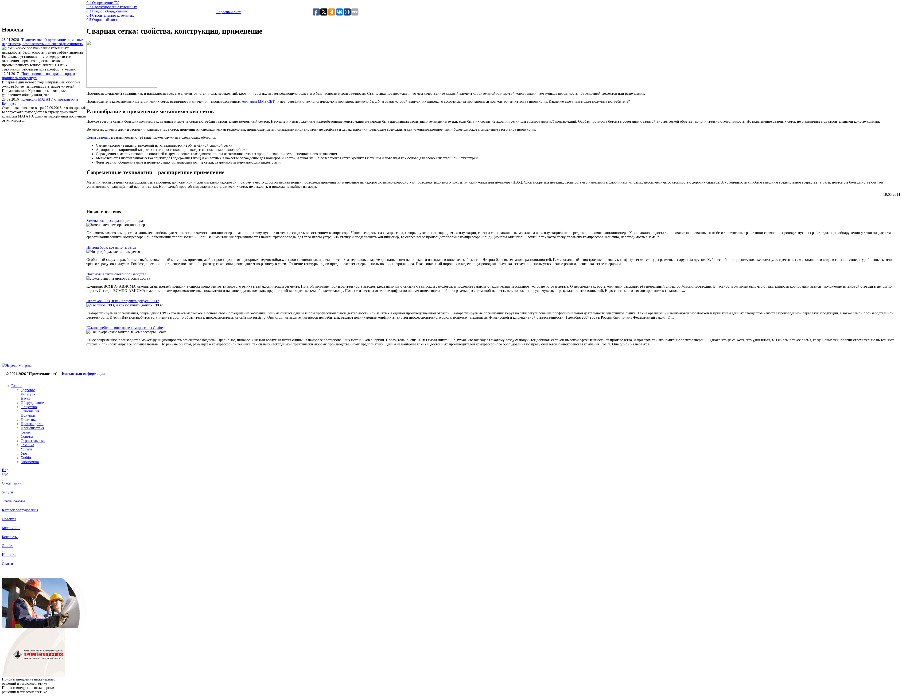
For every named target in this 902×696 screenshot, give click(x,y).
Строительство (33, 441)
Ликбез (7, 546)
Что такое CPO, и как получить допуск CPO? (122, 301)
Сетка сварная (97, 137)
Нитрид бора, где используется (111, 247)
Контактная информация (83, 373)
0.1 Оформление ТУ (102, 3)
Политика (29, 420)
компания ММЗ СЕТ (258, 101)
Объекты (9, 519)
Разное (16, 386)
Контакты (10, 537)
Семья (26, 432)
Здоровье (28, 390)
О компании (12, 483)
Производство (32, 424)
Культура (28, 394)
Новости (9, 555)
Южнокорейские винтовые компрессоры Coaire (124, 328)
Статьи (7, 564)
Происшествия (32, 428)
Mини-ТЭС (11, 528)
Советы (27, 436)
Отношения (30, 411)
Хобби (26, 458)
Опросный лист (228, 12)
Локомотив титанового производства (116, 274)
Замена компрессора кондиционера (114, 221)
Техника (27, 445)
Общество (29, 407)
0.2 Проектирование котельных (111, 7)
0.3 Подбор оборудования (107, 11)
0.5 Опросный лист (101, 20)
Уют (24, 453)
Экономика (30, 462)
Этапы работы (13, 501)
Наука (25, 398)
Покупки (28, 415)
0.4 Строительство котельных (110, 15)
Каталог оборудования (20, 510)
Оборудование (32, 403)
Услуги (26, 449)
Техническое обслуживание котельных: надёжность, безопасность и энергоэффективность (43, 42)
